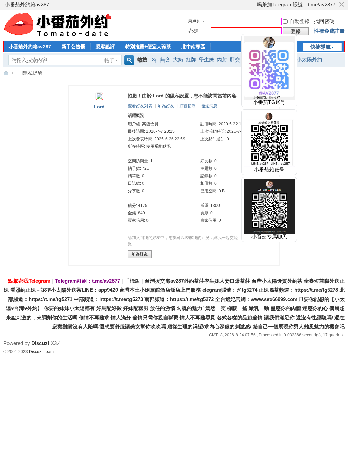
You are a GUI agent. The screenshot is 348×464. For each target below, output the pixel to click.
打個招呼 (187, 106)
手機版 (132, 281)
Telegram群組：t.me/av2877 (87, 281)
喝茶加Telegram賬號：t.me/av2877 (296, 4)
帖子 (109, 60)
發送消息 (209, 106)
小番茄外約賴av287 (27, 4)
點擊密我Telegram (29, 281)
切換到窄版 (341, 5)
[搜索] (128, 60)
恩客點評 (105, 46)
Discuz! (40, 343)
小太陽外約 (309, 60)
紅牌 (191, 60)
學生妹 (206, 60)
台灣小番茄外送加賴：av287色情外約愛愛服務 (6, 73)
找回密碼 (324, 21)
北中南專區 (193, 46)
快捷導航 (320, 47)
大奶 (178, 60)
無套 (165, 60)
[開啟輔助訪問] (254, 5)
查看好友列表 (140, 106)
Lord (99, 106)
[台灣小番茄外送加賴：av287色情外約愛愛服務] (57, 36)
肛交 (235, 60)
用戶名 (194, 21)
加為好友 (166, 106)
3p (154, 60)
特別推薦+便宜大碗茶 (148, 46)
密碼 (193, 31)
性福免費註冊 (329, 31)
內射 (222, 60)
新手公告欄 (73, 46)
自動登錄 (299, 21)
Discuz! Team (41, 351)
